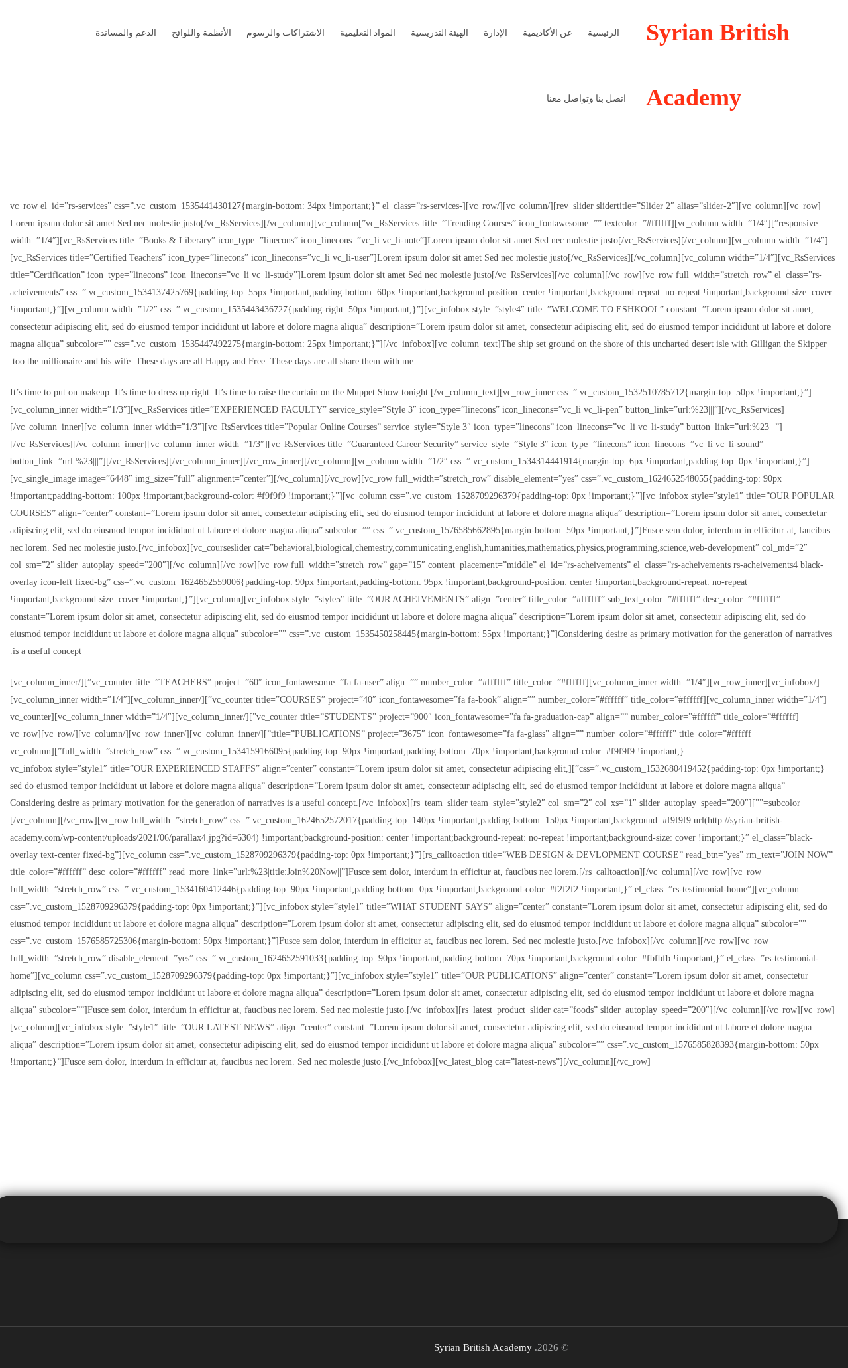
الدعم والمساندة (125, 32)
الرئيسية (603, 32)
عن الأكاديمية (547, 32)
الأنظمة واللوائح (201, 32)
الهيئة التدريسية (439, 32)
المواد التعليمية (368, 32)
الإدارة (495, 32)
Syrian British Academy (483, 1347)
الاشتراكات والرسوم (285, 32)
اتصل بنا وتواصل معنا (586, 98)
